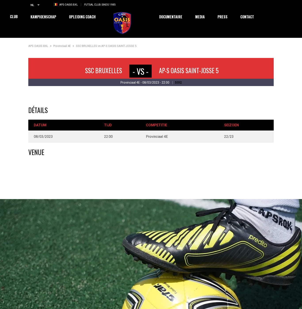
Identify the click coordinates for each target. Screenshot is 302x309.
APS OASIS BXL (68, 4)
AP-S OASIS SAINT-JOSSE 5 (189, 70)
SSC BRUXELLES (103, 70)
